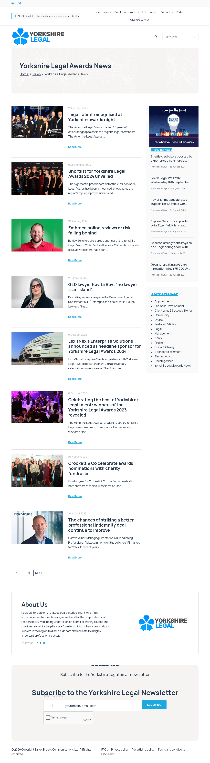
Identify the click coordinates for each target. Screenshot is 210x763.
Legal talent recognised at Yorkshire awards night (95, 117)
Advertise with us (139, 20)
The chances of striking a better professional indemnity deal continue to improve (101, 525)
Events (159, 320)
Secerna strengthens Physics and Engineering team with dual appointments (171, 247)
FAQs (104, 749)
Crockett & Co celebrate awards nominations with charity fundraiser (100, 468)
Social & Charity (164, 347)
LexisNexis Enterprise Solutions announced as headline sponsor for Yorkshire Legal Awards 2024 (104, 346)
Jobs (144, 12)
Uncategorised (164, 361)
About (154, 12)
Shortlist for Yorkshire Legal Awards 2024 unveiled (96, 173)
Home (96, 12)
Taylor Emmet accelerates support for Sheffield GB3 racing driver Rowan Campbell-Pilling (172, 206)
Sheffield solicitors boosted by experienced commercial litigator (171, 160)
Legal (158, 329)
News (106, 12)
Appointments (164, 301)
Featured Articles (165, 324)
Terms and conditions (171, 749)
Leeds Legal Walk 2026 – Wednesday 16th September (45, 16)
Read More (75, 147)
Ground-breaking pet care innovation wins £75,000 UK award (170, 268)
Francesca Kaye (159, 166)
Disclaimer (108, 754)
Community (162, 315)
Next (38, 573)
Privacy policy (119, 749)
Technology (162, 356)
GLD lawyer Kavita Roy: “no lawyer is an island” (102, 286)
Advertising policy (143, 749)
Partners (181, 12)
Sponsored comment (168, 352)
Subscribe (154, 705)
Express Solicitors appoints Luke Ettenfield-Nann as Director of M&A (169, 225)
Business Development (169, 306)
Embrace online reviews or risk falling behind (99, 230)
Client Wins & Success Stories (174, 310)
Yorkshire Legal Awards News (173, 365)
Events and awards (125, 12)
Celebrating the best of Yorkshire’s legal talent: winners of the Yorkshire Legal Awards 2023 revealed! (103, 407)
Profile (159, 342)
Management (163, 333)
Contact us (167, 12)
